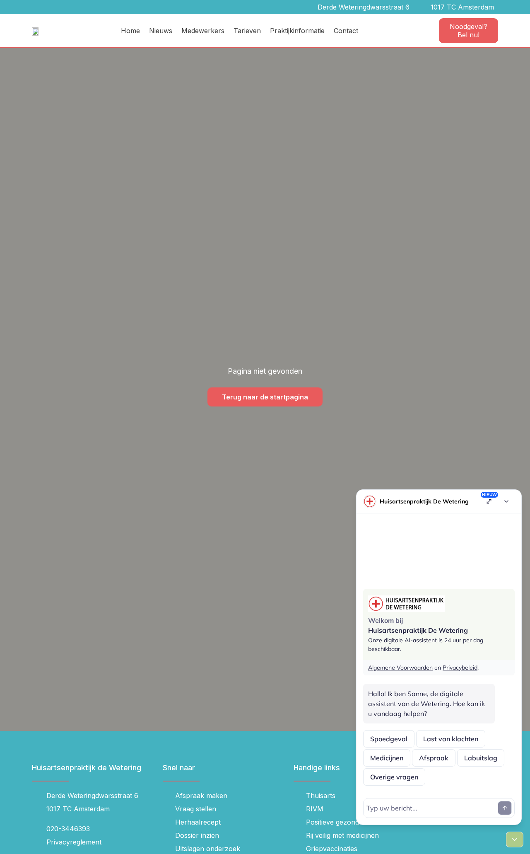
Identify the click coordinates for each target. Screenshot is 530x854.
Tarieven (247, 31)
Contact (346, 31)
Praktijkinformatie (297, 31)
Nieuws (160, 31)
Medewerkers (202, 31)
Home (130, 31)
